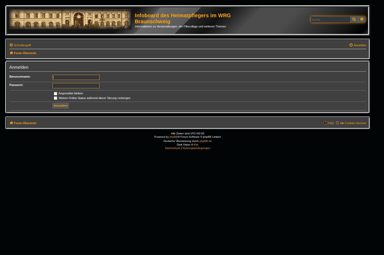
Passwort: (16, 84)
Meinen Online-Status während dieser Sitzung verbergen (94, 98)
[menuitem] (357, 45)
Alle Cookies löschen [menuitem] (353, 123)
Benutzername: (20, 76)
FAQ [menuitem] (331, 123)
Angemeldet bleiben (70, 93)
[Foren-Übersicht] (72, 19)
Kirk (196, 144)
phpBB (174, 136)
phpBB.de (206, 141)
